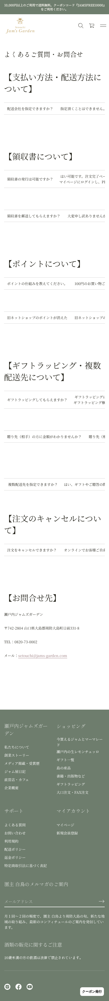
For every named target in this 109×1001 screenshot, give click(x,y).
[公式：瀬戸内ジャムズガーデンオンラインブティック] (20, 26)
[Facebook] (18, 986)
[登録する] (102, 901)
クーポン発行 (92, 991)
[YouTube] (29, 986)
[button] (92, 25)
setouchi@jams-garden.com (42, 655)
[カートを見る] (92, 25)
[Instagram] (7, 986)
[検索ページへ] (80, 25)
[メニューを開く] (103, 25)
